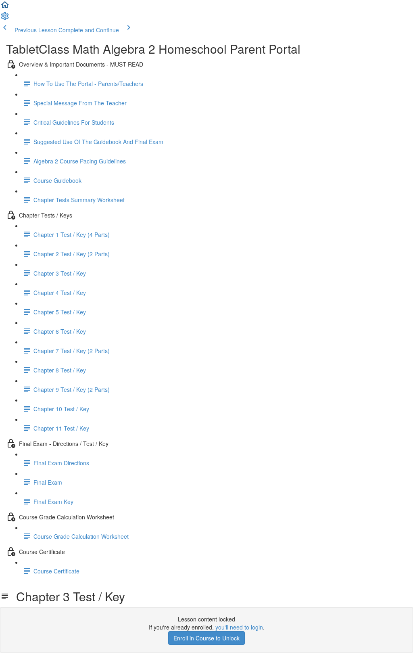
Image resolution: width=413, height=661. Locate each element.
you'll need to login (239, 627)
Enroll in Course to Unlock (206, 638)
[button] (5, 7)
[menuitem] (5, 19)
